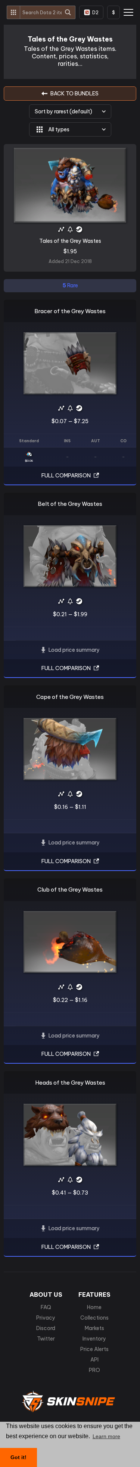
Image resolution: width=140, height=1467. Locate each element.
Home (94, 1307)
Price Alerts (94, 1349)
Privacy (45, 1317)
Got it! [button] (18, 1457)
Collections (94, 1317)
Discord (45, 1328)
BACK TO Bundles (74, 93)
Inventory (94, 1338)
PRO (94, 1370)
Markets (94, 1328)
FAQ (46, 1307)
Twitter (46, 1338)
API (94, 1359)
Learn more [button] (106, 1436)
